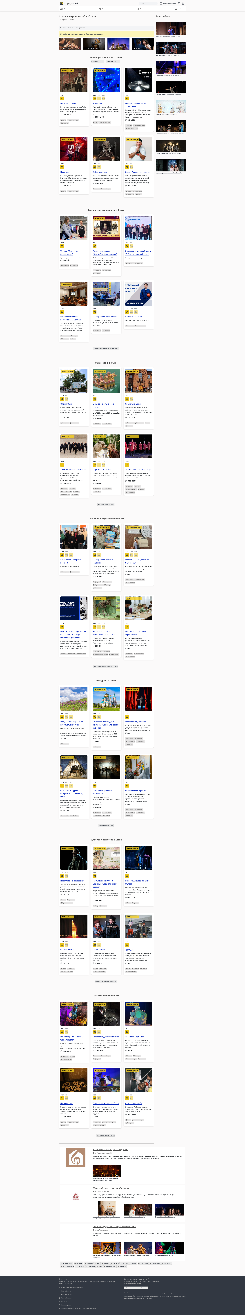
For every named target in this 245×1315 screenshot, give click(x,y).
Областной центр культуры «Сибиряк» (111, 1188)
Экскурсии (65, 423)
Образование (138, 191)
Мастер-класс (108, 582)
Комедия (144, 968)
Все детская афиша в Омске (106, 1135)
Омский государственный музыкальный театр (114, 1226)
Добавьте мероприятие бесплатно (136, 1288)
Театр (148, 423)
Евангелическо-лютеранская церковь (110, 1149)
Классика (75, 494)
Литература (107, 270)
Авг (62, 95)
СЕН (99, 95)
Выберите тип (96, 61)
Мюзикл (129, 1056)
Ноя (62, 461)
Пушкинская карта (132, 128)
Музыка (129, 125)
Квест (98, 1263)
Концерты (65, 488)
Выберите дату (112, 61)
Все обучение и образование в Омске (106, 666)
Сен (62, 243)
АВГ (94, 95)
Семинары (75, 265)
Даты (103, 9)
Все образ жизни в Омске (106, 504)
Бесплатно (65, 265)
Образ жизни (75, 423)
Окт (127, 95)
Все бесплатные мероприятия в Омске (106, 348)
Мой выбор (181, 9)
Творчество (98, 588)
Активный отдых (67, 1263)
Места (66, 9)
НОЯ (66, 872)
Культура (97, 273)
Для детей (65, 123)
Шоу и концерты (67, 491)
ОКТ (62, 872)
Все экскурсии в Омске (106, 825)
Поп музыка (167, 1263)
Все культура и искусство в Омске (105, 981)
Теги (141, 9)
